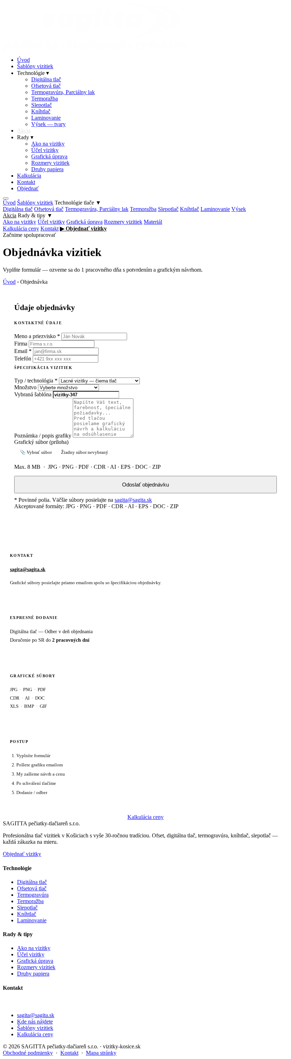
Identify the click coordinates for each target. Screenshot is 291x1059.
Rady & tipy (35, 215)
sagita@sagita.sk (133, 500)
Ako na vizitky (48, 144)
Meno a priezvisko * (37, 336)
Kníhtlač (40, 111)
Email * (23, 351)
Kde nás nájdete (35, 1022)
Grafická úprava (49, 156)
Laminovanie (46, 118)
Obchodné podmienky (28, 1053)
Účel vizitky (45, 150)
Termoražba (44, 99)
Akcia (24, 130)
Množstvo (25, 387)
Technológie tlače (78, 203)
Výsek (238, 209)
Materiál (153, 222)
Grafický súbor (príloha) (41, 442)
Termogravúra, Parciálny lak (63, 92)
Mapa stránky (101, 1053)
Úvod (23, 60)
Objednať (28, 188)
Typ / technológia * (35, 381)
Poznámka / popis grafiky (42, 436)
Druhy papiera (47, 169)
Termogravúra (33, 895)
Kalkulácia (29, 176)
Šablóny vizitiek (35, 66)
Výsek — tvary (48, 124)
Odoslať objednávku (145, 485)
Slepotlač (41, 105)
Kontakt (26, 182)
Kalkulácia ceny (21, 229)
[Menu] (6, 198)
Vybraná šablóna (32, 394)
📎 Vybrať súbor (36, 452)
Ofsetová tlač (46, 86)
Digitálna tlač (46, 79)
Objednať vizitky (22, 854)
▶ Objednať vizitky (83, 229)
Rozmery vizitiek (50, 163)
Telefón (22, 358)
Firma (20, 344)
